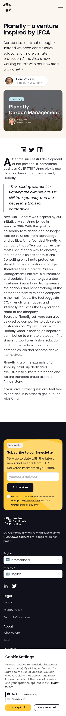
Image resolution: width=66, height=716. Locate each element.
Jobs (7, 640)
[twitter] (31, 150)
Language (9, 567)
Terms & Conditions (17, 617)
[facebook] (40, 150)
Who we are (12, 633)
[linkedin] (23, 150)
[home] (7, 7)
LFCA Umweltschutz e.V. (19, 537)
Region (8, 553)
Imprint (8, 602)
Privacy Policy (32, 500)
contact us (16, 394)
